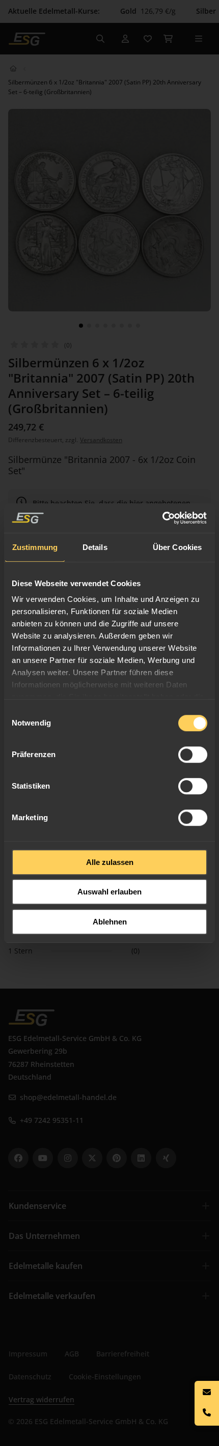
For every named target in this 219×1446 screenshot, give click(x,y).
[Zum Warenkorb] (168, 38)
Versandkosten (101, 440)
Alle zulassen (109, 862)
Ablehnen (110, 921)
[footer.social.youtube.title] (43, 1158)
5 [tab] (114, 326)
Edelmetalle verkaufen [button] (52, 1296)
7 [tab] (130, 326)
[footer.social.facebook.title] (18, 1158)
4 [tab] (105, 326)
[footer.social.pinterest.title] (116, 1158)
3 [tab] (97, 326)
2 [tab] (89, 326)
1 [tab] (81, 326)
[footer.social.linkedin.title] (141, 1158)
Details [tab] (95, 547)
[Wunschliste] (148, 38)
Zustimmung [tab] (35, 547)
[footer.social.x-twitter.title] (92, 1158)
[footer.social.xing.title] (166, 1158)
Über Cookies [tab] (177, 547)
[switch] (192, 754)
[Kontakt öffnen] (207, 1403)
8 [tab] (138, 326)
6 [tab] (122, 326)
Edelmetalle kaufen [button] (46, 1265)
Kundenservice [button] (37, 1205)
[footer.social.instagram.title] (68, 1158)
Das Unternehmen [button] (44, 1235)
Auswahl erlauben (109, 891)
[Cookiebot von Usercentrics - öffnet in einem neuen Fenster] (162, 518)
